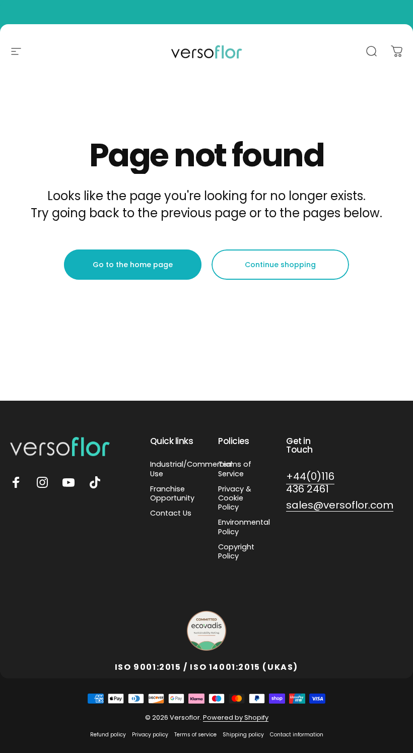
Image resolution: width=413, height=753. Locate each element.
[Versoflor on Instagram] (42, 482)
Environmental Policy (244, 527)
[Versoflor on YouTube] (68, 482)
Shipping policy (243, 734)
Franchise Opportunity (172, 493)
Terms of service (195, 734)
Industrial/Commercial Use (191, 469)
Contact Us (170, 513)
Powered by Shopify (235, 717)
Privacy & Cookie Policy (234, 498)
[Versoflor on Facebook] (16, 482)
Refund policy (108, 734)
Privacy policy (150, 734)
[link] (310, 482)
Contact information (296, 734)
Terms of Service (234, 469)
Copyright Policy (236, 551)
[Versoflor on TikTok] (95, 482)
